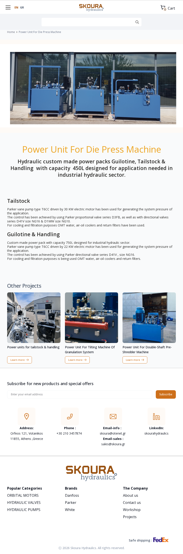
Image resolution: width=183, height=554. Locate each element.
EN (16, 7)
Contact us (132, 502)
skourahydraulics (156, 433)
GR (22, 7)
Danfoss (72, 495)
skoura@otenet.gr (113, 433)
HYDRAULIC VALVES (24, 502)
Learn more (17, 359)
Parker (70, 502)
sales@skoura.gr (113, 444)
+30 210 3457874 (69, 433)
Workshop (132, 509)
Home (11, 32)
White (70, 509)
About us (130, 495)
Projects (130, 516)
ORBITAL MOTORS (23, 495)
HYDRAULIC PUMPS (23, 509)
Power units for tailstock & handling (33, 347)
